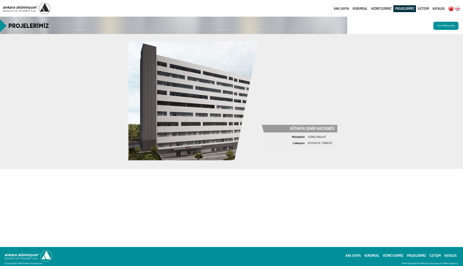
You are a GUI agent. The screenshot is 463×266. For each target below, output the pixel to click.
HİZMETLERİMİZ (381, 8)
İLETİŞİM (423, 8)
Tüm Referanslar (446, 25)
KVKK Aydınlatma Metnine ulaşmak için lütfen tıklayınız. (430, 263)
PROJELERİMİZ (404, 8)
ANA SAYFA (341, 8)
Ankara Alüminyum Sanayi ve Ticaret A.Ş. (27, 9)
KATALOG (439, 8)
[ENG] (457, 8)
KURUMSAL (360, 8)
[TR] (451, 8)
